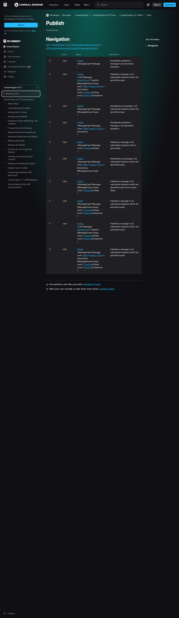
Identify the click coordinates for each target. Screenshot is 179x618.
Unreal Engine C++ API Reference (22, 180)
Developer (54, 15)
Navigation (153, 45)
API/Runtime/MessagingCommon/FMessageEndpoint (72, 48)
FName (93, 86)
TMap (85, 86)
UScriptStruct (83, 80)
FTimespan (87, 92)
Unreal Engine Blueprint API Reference (20, 173)
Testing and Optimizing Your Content (20, 157)
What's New (13, 104)
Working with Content (17, 112)
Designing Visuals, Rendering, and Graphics (22, 122)
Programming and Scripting (20, 128)
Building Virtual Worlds (17, 116)
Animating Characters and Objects (23, 136)
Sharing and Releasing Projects (21, 163)
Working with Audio (16, 141)
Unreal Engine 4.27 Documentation (18, 99)
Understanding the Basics (19, 108)
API (48, 45)
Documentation (67, 15)
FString (100, 86)
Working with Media (16, 145)
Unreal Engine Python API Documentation (19, 185)
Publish (80, 61)
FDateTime (87, 95)
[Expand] (6, 104)
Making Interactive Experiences (22, 132)
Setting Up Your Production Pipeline (20, 150)
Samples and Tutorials (17, 168)
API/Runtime (58, 45)
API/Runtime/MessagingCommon (83, 45)
